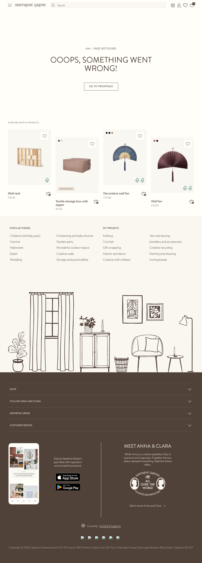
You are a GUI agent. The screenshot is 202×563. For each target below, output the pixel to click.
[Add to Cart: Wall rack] (48, 194)
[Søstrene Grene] (30, 5)
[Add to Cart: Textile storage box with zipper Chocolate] (96, 202)
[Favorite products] (185, 5)
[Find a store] (172, 5)
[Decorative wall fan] (124, 157)
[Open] (10, 5)
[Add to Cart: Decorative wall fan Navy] (143, 194)
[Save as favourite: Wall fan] (188, 144)
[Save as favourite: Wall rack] (45, 136)
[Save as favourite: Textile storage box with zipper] (92, 144)
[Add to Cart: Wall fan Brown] (191, 202)
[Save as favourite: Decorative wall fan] (140, 136)
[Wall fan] (172, 165)
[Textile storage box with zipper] (77, 165)
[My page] (179, 5)
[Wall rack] (29, 157)
